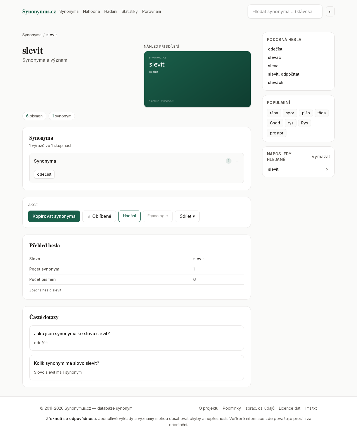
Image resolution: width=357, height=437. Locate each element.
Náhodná (91, 11)
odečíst (44, 174)
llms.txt (311, 408)
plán (306, 112)
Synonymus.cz (39, 11)
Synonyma (69, 11)
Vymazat (321, 156)
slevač (274, 57)
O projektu (208, 408)
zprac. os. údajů (259, 408)
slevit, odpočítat (284, 74)
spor (290, 112)
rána (274, 112)
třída (322, 112)
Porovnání (151, 11)
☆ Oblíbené (99, 216)
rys (290, 122)
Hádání (110, 11)
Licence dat (289, 408)
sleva (273, 65)
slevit (273, 169)
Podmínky (232, 408)
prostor (276, 133)
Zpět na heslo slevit (45, 290)
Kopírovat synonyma (54, 216)
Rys (304, 122)
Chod (275, 122)
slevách (275, 82)
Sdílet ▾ (187, 216)
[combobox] (285, 11)
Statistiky (130, 11)
